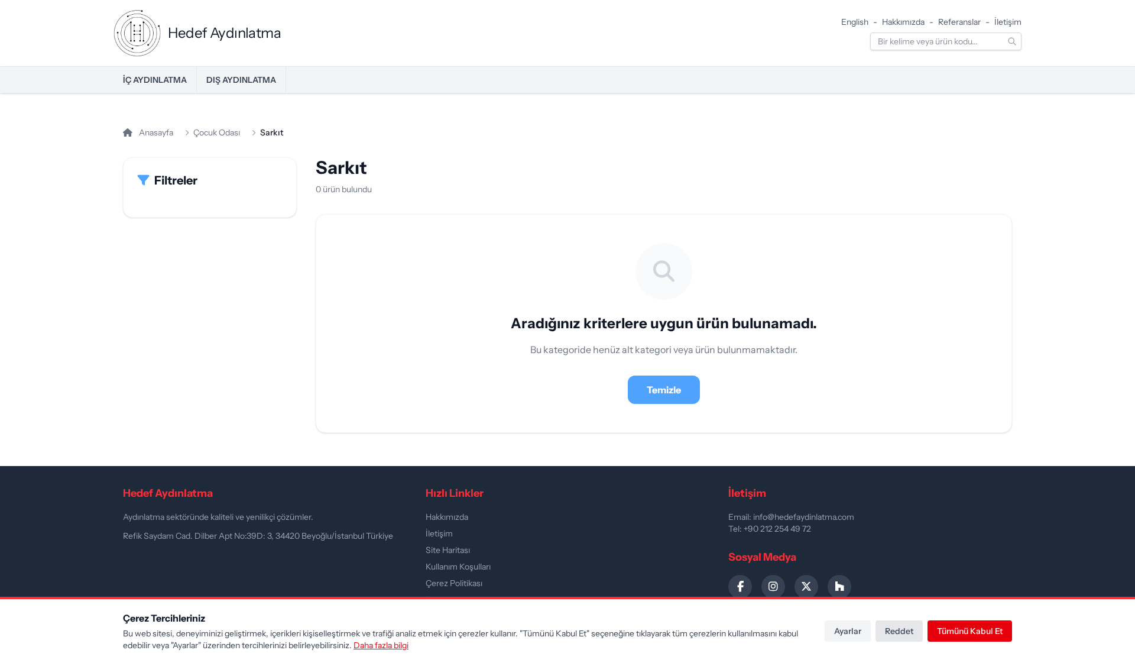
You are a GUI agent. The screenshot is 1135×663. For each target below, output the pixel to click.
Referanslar (959, 22)
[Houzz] (839, 587)
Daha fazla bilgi (381, 645)
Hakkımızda (903, 22)
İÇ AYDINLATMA (155, 80)
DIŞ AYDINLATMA (241, 80)
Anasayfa (155, 132)
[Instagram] (773, 587)
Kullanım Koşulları (458, 566)
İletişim (1008, 22)
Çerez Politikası (454, 583)
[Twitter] (806, 587)
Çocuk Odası (216, 132)
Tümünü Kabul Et (970, 631)
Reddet (899, 631)
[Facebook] (740, 587)
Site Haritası (448, 550)
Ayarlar (847, 631)
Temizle (664, 390)
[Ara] (1012, 41)
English (854, 22)
